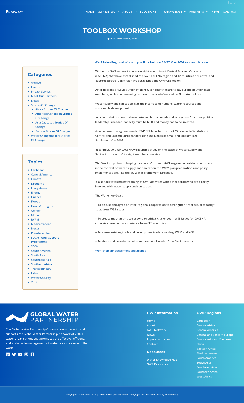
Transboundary (41, 269)
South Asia (38, 255)
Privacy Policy (121, 394)
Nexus (35, 228)
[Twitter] (14, 354)
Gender (36, 210)
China (200, 344)
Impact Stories (41, 91)
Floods (35, 201)
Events (35, 87)
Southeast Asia (41, 260)
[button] (232, 2)
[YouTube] (20, 354)
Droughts (37, 183)
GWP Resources (157, 364)
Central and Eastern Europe (215, 335)
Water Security (41, 278)
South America (41, 251)
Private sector (40, 233)
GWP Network (108, 11)
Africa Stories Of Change (51, 109)
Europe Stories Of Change (52, 131)
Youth (35, 282)
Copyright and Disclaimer (142, 394)
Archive (126, 38)
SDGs (34, 246)
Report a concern (158, 339)
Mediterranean (41, 224)
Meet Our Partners (43, 96)
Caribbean (37, 170)
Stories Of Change (43, 105)
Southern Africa (41, 264)
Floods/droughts (42, 206)
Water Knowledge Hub (162, 359)
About (151, 325)
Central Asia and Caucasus (214, 339)
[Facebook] (32, 354)
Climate (36, 179)
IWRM (35, 219)
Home (89, 11)
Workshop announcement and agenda (120, 250)
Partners (196, 11)
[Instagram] (26, 354)
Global (35, 215)
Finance (36, 197)
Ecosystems (39, 188)
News (215, 11)
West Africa (204, 376)
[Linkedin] (8, 354)
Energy (35, 192)
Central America (41, 174)
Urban (35, 273)
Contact (230, 11)
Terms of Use (105, 394)
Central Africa (206, 325)
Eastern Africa (206, 349)
